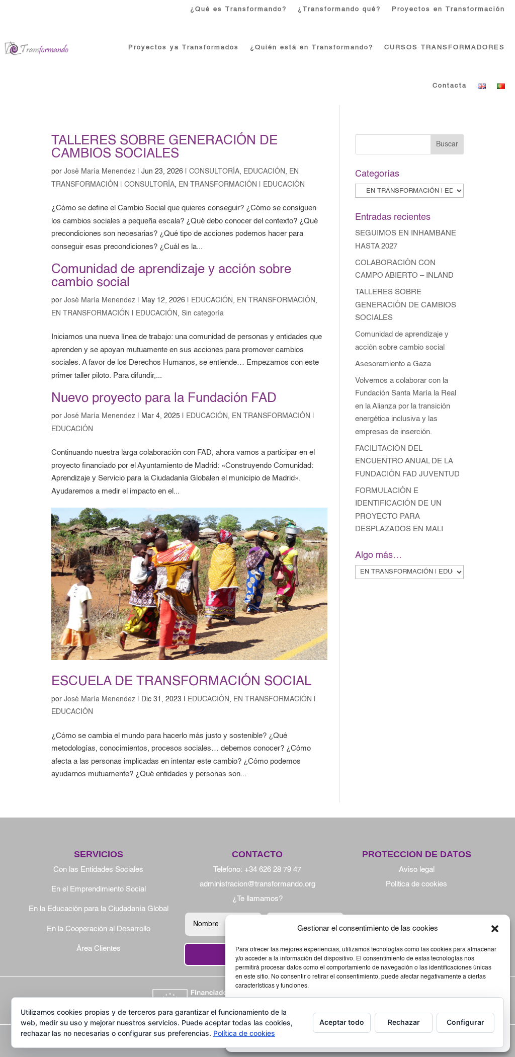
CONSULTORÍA (214, 171)
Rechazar (404, 1022)
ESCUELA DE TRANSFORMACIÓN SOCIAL (181, 681)
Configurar (465, 1022)
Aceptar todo (341, 1022)
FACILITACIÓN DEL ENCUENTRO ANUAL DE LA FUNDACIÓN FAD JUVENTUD (407, 461)
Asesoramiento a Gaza (393, 364)
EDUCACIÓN (264, 171)
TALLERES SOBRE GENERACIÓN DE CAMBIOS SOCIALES (164, 147)
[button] (495, 929)
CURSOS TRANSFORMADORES (444, 47)
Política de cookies (244, 1033)
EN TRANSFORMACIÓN (276, 300)
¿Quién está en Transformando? (311, 47)
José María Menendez (99, 171)
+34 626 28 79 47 (272, 869)
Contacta (450, 86)
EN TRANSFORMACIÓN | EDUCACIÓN (242, 184)
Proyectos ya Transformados (183, 47)
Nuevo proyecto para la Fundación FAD (164, 398)
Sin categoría (203, 313)
